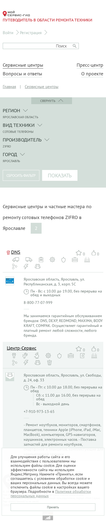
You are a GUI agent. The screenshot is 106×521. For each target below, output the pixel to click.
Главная (9, 86)
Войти (8, 32)
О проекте (92, 73)
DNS (15, 252)
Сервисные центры (23, 65)
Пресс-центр (90, 65)
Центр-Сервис (21, 348)
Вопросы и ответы (22, 73)
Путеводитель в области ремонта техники (47, 20)
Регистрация (31, 32)
